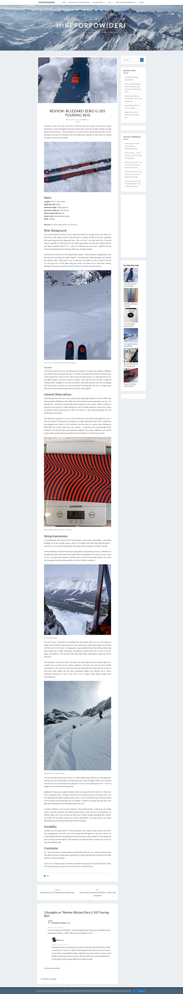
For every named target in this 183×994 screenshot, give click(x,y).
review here (48, 546)
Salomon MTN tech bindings (70, 540)
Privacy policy (141, 991)
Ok (134, 991)
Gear (109, 2)
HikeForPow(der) (47, 2)
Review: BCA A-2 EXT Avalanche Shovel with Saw (132, 114)
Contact (141, 2)
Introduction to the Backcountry (79, 2)
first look (60, 126)
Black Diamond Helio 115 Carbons (76, 266)
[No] (181, 991)
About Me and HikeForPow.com (125, 2)
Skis (48, 876)
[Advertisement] (130, 225)
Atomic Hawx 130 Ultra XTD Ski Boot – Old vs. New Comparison (98, 892)
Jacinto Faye (129, 143)
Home (64, 2)
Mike (87, 119)
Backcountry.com (64, 224)
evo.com (54, 224)
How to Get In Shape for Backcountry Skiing (132, 146)
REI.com (74, 224)
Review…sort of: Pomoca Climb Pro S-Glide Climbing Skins (133, 155)
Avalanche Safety (98, 2)
